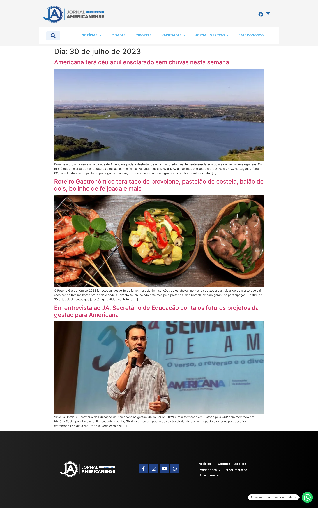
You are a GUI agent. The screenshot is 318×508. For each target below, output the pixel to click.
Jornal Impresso (210, 35)
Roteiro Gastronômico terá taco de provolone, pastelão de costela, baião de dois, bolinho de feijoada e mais (159, 185)
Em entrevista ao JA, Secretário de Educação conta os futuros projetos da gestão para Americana (156, 311)
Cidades (118, 35)
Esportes (143, 35)
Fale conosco (251, 35)
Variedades (171, 35)
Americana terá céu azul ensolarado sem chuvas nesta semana (141, 62)
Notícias (90, 35)
